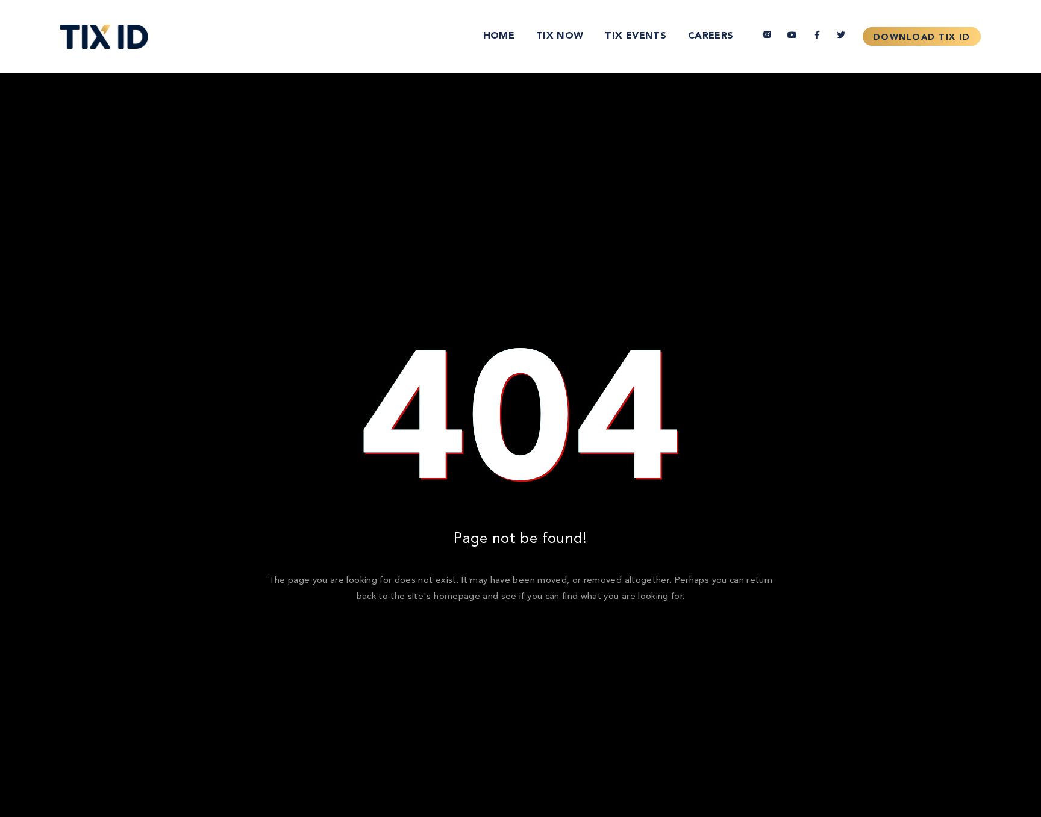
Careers (710, 36)
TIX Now (559, 36)
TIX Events (635, 36)
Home (498, 36)
